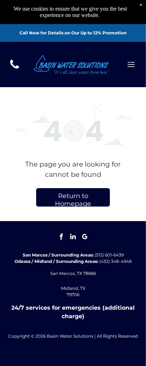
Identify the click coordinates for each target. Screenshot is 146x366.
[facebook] (61, 237)
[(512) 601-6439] (14, 68)
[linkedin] (73, 237)
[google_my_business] (85, 237)
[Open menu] (131, 64)
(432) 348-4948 (115, 261)
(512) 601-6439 (109, 255)
